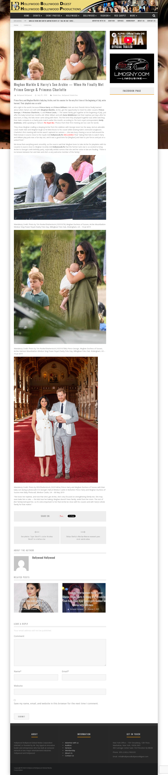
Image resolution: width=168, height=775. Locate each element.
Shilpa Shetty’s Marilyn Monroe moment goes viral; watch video (83, 537)
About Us (141, 21)
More (132, 15)
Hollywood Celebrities (70, 95)
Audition (111, 21)
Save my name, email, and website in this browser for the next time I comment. (56, 703)
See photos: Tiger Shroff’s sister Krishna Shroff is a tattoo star (37, 537)
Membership (130, 21)
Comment (19, 636)
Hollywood (72, 15)
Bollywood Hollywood (24, 95)
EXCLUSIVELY (69, 135)
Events (36, 15)
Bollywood (89, 15)
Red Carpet (120, 15)
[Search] (154, 15)
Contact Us (151, 21)
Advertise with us (98, 21)
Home (26, 15)
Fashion (105, 15)
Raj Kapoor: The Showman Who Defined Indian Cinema (48, 21)
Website (18, 685)
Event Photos (53, 15)
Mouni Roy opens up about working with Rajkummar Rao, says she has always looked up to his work (36, 601)
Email (65, 671)
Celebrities (57, 95)
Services (120, 21)
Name (17, 671)
